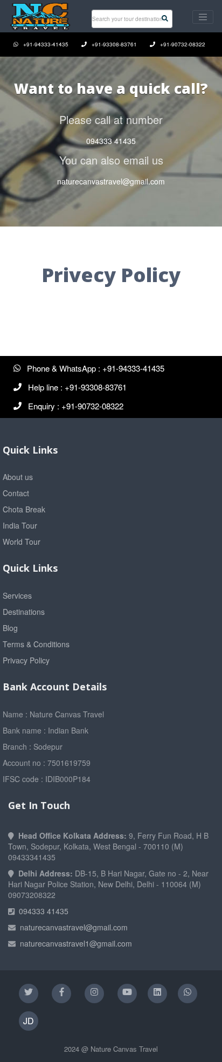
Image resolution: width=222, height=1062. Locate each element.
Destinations (24, 611)
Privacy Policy (26, 660)
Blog (10, 627)
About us (18, 476)
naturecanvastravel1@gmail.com (76, 943)
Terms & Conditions (36, 644)
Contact (16, 493)
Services (17, 595)
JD (28, 1021)
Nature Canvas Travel (124, 1049)
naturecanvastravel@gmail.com (111, 181)
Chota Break (24, 509)
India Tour (20, 525)
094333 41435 (111, 140)
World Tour (21, 541)
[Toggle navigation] (202, 17)
